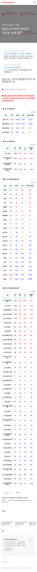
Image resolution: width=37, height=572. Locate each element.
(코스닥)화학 (7, 367)
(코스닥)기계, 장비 (7, 343)
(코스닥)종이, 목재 (7, 371)
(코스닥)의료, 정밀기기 (7, 469)
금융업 (4, 257)
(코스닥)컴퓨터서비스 (7, 380)
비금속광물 (4, 215)
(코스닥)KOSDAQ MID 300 (7, 163)
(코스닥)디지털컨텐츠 (7, 339)
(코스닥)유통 (7, 401)
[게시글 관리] (11, 492)
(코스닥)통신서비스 (7, 397)
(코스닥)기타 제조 (7, 447)
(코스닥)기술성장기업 (7, 474)
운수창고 (5, 245)
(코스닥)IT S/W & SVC (7, 357)
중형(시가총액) (5, 128)
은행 (5, 224)
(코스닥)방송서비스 (7, 388)
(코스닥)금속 (7, 443)
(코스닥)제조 (7, 327)
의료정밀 (5, 207)
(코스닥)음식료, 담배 (7, 439)
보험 (5, 262)
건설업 (4, 190)
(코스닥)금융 (7, 452)
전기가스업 (4, 240)
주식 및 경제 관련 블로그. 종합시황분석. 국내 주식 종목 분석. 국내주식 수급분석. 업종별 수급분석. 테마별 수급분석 (15, 543)
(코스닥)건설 (7, 411)
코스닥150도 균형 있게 (12, 67)
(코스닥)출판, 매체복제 (7, 406)
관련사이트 (5, 562)
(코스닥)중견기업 (7, 309)
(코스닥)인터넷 (7, 384)
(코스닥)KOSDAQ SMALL (7, 169)
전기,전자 (5, 274)
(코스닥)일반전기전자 (7, 335)
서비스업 (5, 249)
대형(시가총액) (5, 123)
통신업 (4, 219)
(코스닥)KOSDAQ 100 (7, 158)
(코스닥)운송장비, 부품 (7, 362)
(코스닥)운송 (7, 393)
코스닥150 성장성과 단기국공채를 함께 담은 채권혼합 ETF (18, 71)
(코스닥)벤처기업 (7, 460)
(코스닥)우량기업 (7, 318)
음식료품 (5, 211)
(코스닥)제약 (7, 331)
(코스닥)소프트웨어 (7, 464)
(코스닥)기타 (7, 456)
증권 (5, 202)
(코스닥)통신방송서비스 (7, 420)
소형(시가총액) (5, 132)
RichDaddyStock (8, 2)
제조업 (4, 279)
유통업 (4, 228)
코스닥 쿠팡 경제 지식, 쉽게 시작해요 (17, 53)
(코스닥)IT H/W (7, 352)
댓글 (3, 531)
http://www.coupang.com (12, 51)
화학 (5, 270)
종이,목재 (5, 232)
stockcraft (5, 565)
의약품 (4, 198)
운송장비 (5, 266)
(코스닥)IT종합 (7, 348)
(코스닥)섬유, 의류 (7, 376)
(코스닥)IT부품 (7, 322)
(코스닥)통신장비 (7, 415)
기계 (5, 194)
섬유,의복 (5, 236)
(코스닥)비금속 (7, 425)
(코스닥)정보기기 (7, 429)
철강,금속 (5, 253)
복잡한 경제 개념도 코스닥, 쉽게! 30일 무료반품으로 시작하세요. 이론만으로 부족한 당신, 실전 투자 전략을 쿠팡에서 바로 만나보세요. (18, 57)
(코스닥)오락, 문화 (7, 314)
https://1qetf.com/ (10, 64)
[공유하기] (9, 492)
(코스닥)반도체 (7, 478)
